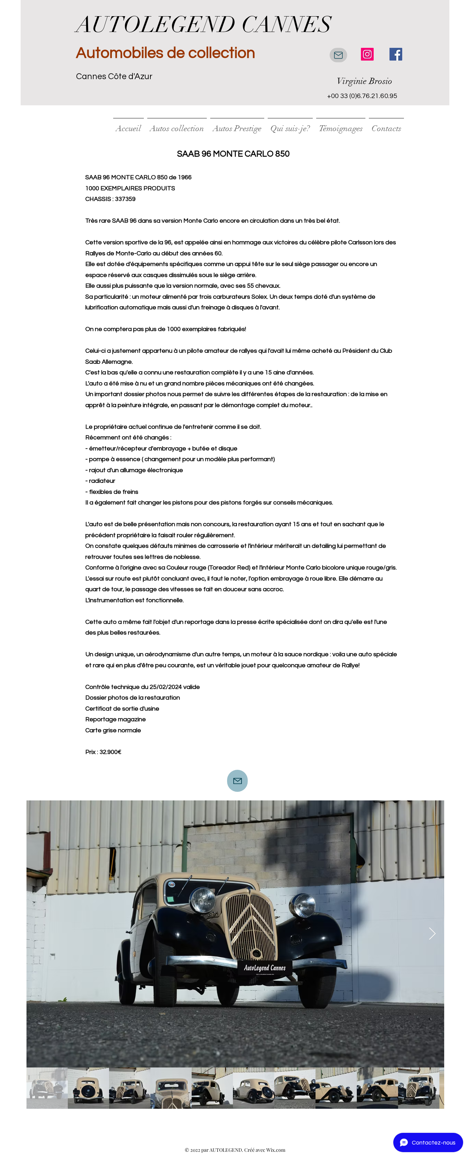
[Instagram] (367, 54)
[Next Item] (432, 934)
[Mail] (338, 55)
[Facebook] (395, 54)
